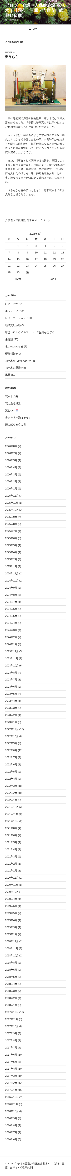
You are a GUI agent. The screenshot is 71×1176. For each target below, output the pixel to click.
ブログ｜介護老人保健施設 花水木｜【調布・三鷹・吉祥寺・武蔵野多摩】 (35, 10)
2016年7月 (11, 1132)
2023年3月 (11, 707)
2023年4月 (11, 700)
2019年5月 (11, 913)
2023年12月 (12, 651)
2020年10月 (12, 891)
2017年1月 (11, 1089)
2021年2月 (11, 863)
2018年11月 (11, 948)
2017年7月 (11, 1047)
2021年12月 (12, 806)
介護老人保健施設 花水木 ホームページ (27, 220)
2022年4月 (11, 778)
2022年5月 (11, 771)
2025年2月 (11, 559)
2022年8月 (11, 750)
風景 (7, 374)
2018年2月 (11, 998)
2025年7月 (11, 531)
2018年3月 (11, 990)
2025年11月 (11, 502)
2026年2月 (11, 481)
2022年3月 (11, 785)
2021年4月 (11, 849)
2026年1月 (11, 488)
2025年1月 (11, 566)
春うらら (12, 57)
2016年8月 (11, 1125)
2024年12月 (12, 573)
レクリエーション (15, 318)
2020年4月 (11, 898)
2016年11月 (11, 1104)
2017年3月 (11, 1075)
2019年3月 (11, 927)
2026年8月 (11, 446)
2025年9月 (11, 516)
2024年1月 (11, 644)
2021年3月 (11, 856)
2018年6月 (11, 969)
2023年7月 (11, 679)
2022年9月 (11, 743)
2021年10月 (12, 821)
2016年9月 (11, 1118)
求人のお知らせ (14, 346)
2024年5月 (11, 615)
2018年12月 (12, 941)
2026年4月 (11, 467)
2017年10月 (12, 1026)
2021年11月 (11, 813)
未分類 (9, 339)
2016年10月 (12, 1111)
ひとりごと (11, 303)
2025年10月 (12, 509)
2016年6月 (11, 1139)
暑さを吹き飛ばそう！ (18, 417)
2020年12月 (12, 877)
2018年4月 (11, 983)
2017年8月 (11, 1040)
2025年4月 (11, 552)
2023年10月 (12, 665)
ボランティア (13, 311)
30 (27, 272)
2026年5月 (11, 460)
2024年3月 (11, 630)
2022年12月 (12, 729)
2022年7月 (11, 757)
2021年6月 (11, 835)
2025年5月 (11, 545)
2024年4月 (11, 622)
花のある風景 (13, 403)
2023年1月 (11, 722)
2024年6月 (11, 608)
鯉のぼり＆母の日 (15, 424)
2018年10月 (12, 955)
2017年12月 (12, 1012)
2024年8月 (11, 594)
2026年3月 (11, 474)
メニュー (37, 29)
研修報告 (10, 353)
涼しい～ (10, 410)
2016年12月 (12, 1097)
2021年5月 (11, 842)
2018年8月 (11, 962)
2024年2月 (11, 637)
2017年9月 (11, 1033)
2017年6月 (11, 1054)
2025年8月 (11, 524)
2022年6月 (11, 764)
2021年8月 (11, 828)
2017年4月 (11, 1068)
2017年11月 (11, 1019)
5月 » (53, 278)
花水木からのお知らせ (18, 360)
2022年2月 (11, 792)
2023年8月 (11, 672)
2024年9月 (11, 587)
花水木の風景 (13, 367)
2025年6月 (11, 538)
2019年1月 (11, 934)
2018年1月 (11, 1005)
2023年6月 (11, 686)
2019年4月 (11, 920)
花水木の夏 (11, 396)
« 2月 (18, 278)
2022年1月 (11, 799)
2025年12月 (12, 495)
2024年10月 (12, 580)
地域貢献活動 (13, 325)
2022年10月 (12, 736)
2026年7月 (11, 453)
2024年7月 (11, 601)
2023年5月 (11, 693)
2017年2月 (11, 1082)
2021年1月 (11, 870)
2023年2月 (11, 715)
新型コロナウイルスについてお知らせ (27, 332)
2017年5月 (11, 1061)
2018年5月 (11, 976)
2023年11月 (11, 658)
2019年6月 (11, 906)
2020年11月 (11, 884)
